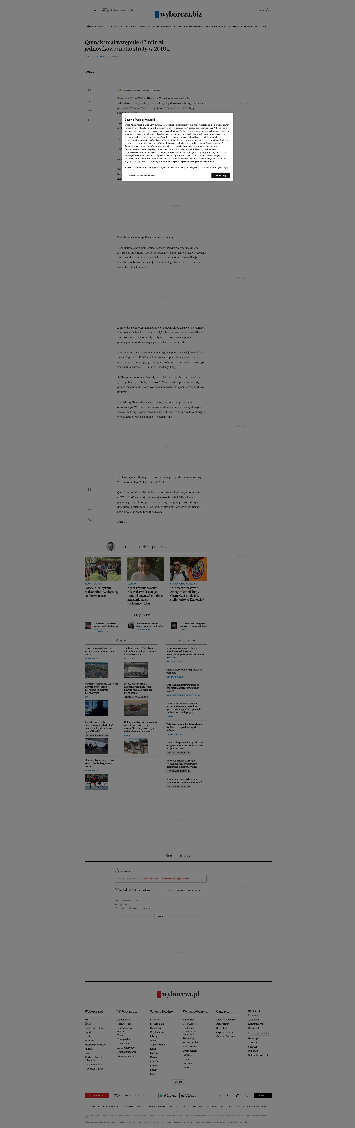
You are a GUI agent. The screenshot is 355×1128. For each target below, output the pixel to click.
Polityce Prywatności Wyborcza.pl (168, 161)
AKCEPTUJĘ (221, 175)
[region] (177, 147)
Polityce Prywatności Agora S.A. (200, 161)
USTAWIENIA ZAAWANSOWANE (142, 175)
